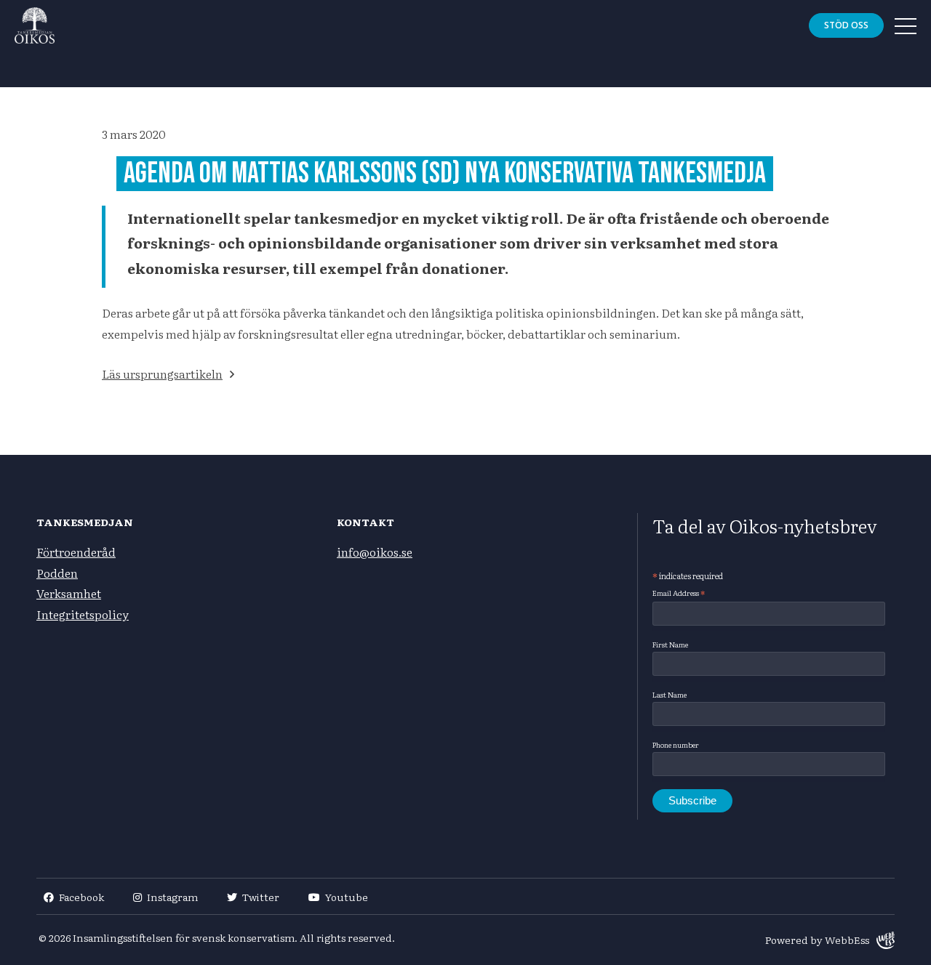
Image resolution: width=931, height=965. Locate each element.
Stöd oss (846, 25)
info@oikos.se (374, 551)
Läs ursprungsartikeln (162, 373)
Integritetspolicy (82, 614)
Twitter (260, 896)
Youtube (346, 896)
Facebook (81, 896)
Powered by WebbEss (817, 939)
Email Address (678, 592)
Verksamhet (68, 593)
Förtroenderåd (76, 551)
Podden (57, 572)
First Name (670, 644)
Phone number (675, 744)
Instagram (172, 896)
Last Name (669, 694)
